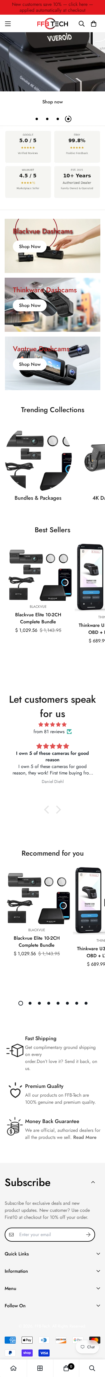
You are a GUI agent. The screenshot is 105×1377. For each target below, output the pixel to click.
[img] (52, 724)
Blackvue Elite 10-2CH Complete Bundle (38, 618)
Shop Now (30, 246)
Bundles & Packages (38, 498)
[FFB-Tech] (52, 23)
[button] (48, 810)
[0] (66, 1368)
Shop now (52, 101)
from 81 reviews (49, 731)
